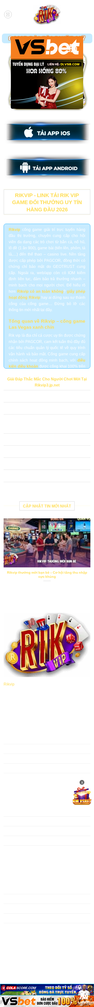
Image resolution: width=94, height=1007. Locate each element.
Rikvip (9, 684)
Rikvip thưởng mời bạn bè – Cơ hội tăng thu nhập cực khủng (47, 574)
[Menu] (8, 14)
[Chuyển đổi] (8, 397)
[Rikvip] (47, 14)
